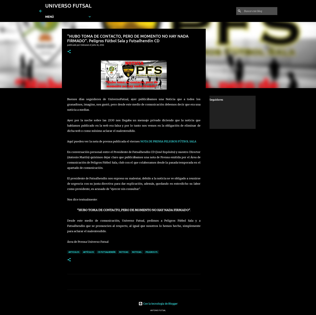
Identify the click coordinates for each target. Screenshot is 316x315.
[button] (69, 52)
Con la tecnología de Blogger (160, 303)
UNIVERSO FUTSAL (68, 6)
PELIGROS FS (152, 252)
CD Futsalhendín (106, 252)
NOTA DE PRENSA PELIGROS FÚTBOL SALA (168, 141)
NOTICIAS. (137, 252)
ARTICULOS (73, 252)
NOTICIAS (123, 252)
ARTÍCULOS (88, 252)
